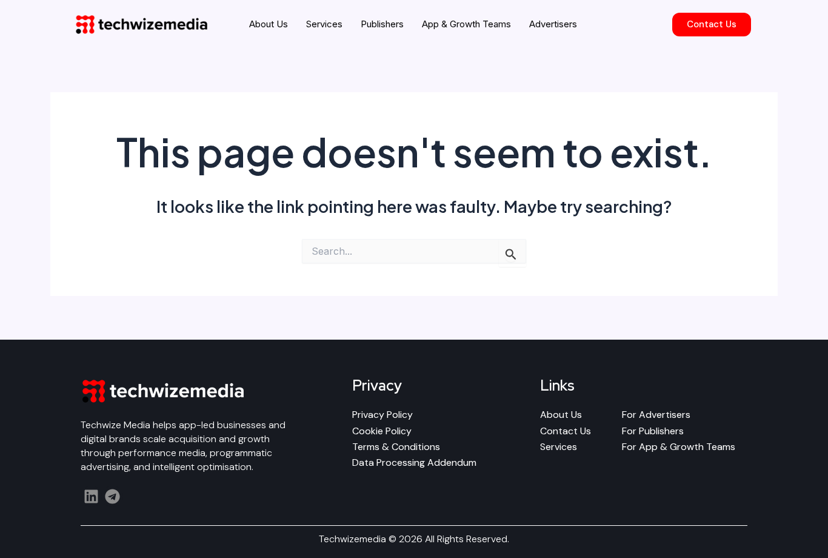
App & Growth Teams (466, 24)
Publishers (382, 24)
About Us (268, 24)
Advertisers (553, 24)
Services (324, 24)
